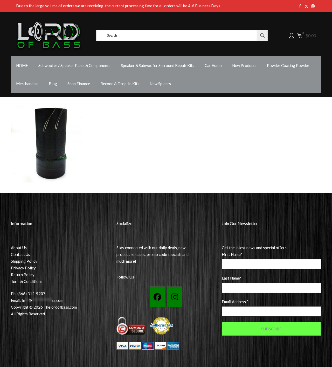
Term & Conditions (27, 281)
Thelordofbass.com (60, 307)
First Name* (232, 254)
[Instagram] (174, 297)
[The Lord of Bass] (49, 35)
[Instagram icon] (313, 6)
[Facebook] (157, 297)
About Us (19, 247)
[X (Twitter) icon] (306, 6)
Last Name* (231, 278)
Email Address (235, 301)
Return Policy (22, 274)
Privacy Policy (23, 268)
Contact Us (20, 254)
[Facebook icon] (300, 6)
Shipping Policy (24, 261)
